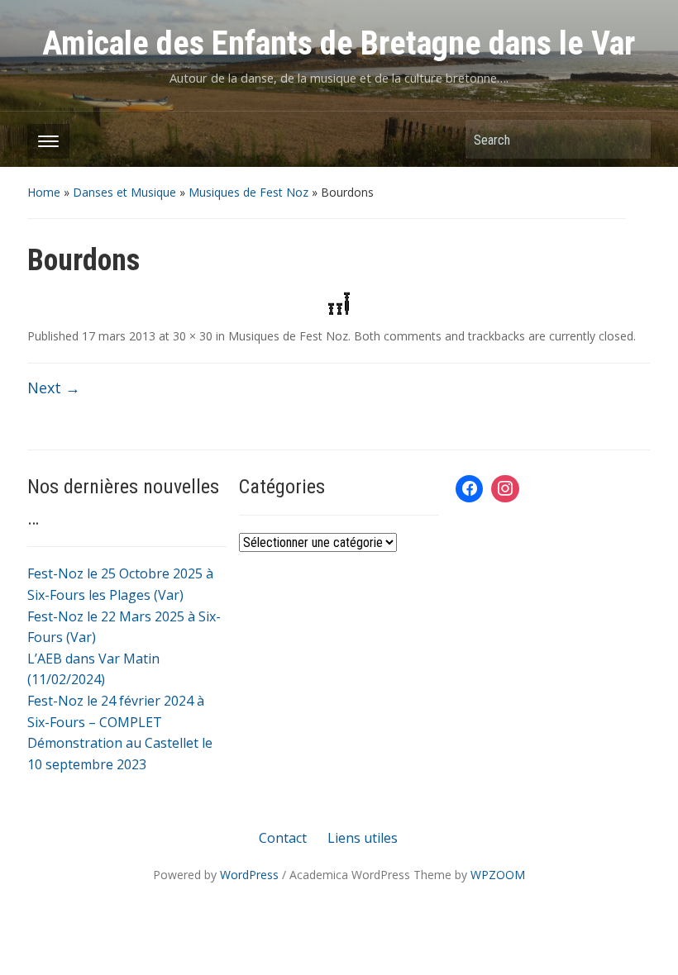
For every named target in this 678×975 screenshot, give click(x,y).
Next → (53, 387)
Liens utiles (362, 838)
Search (630, 139)
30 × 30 (192, 336)
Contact (283, 838)
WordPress (249, 874)
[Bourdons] (339, 301)
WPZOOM (497, 874)
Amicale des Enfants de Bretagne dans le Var (338, 43)
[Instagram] (505, 489)
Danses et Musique (124, 192)
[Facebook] (469, 489)
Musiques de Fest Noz (248, 192)
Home (43, 192)
